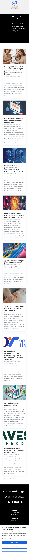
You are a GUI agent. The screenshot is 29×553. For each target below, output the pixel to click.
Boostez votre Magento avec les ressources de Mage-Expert (13, 120)
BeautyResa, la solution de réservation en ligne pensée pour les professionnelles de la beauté (13, 71)
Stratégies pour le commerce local (11, 404)
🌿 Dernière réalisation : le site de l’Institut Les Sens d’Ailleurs (14, 308)
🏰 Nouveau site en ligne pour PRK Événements (14, 262)
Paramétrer (14, 546)
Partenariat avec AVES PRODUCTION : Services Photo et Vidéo (14, 451)
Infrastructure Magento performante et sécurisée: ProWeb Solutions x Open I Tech (13, 169)
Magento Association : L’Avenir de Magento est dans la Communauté (14, 215)
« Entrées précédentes (8, 478)
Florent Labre (9, 76)
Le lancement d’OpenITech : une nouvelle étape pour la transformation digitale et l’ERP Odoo (13, 356)
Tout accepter (14, 542)
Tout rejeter (14, 550)
